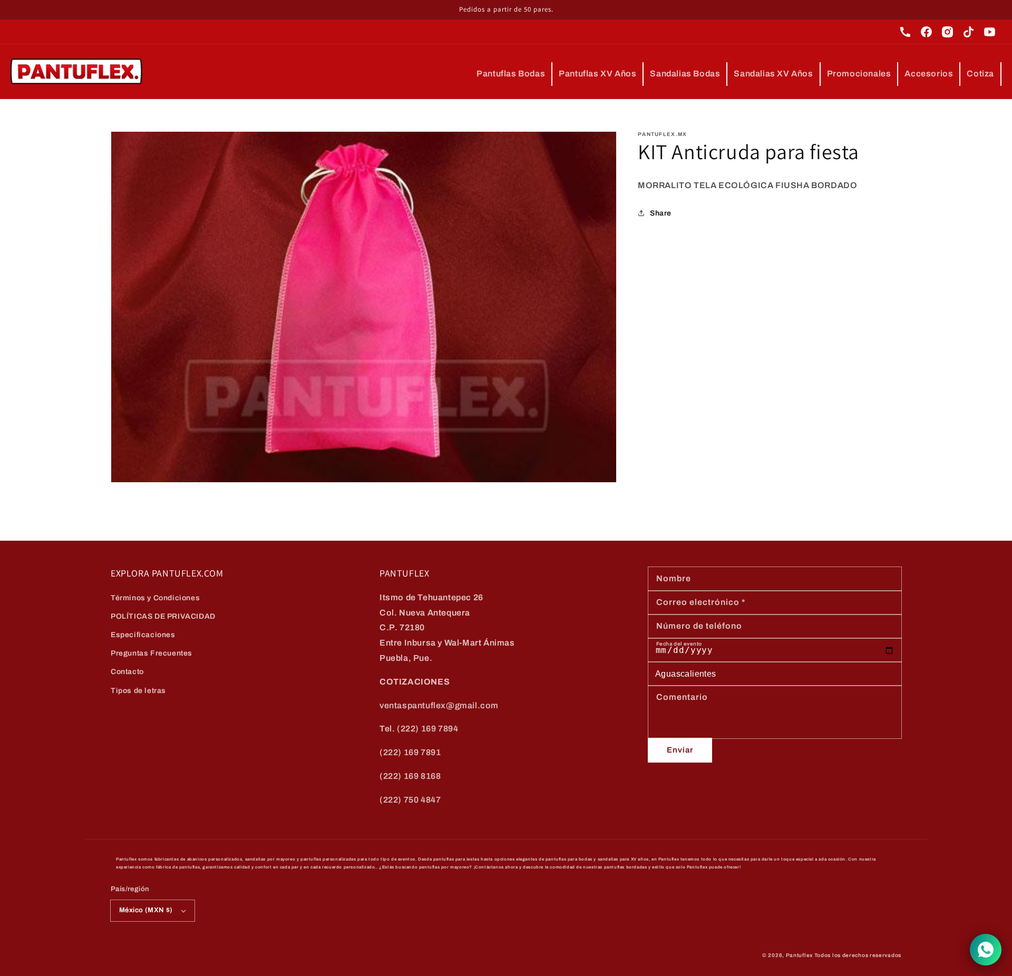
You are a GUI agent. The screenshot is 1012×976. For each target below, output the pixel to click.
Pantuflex (799, 955)
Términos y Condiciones (155, 598)
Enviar (680, 750)
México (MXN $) (146, 910)
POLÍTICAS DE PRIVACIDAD (163, 616)
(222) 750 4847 (410, 799)
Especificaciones (143, 635)
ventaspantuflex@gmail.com (439, 705)
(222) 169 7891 (410, 752)
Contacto (127, 672)
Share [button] (661, 213)
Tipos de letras (138, 691)
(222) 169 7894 (427, 728)
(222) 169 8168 (410, 776)
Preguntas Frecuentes (151, 653)
